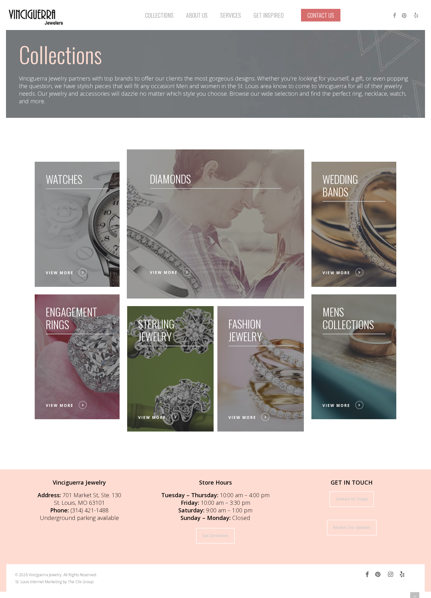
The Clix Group (80, 581)
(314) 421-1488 (89, 510)
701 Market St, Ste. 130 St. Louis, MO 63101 (87, 498)
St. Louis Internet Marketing (38, 581)
